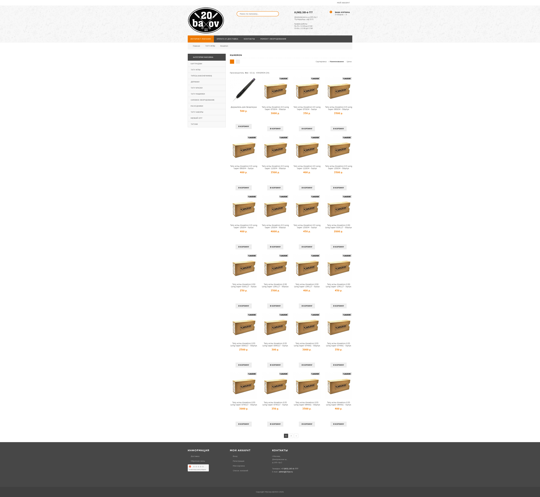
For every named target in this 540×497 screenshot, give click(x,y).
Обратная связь (198, 461)
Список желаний (489, 27)
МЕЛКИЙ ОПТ (196, 118)
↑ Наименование (336, 61)
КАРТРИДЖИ (196, 63)
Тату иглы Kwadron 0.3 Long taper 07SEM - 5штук (306, 108)
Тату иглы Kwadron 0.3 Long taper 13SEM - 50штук (338, 167)
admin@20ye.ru (286, 472)
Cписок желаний (240, 470)
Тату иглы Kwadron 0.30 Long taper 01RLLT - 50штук (338, 226)
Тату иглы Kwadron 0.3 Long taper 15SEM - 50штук (275, 226)
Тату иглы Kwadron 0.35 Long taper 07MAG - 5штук (338, 344)
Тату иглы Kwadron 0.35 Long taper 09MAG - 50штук (307, 403)
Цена (349, 61)
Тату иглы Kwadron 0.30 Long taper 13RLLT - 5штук (307, 285)
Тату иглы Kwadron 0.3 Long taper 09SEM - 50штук (338, 108)
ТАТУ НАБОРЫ (197, 112)
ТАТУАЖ (194, 124)
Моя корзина (239, 466)
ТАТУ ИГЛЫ (195, 70)
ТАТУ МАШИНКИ (198, 94)
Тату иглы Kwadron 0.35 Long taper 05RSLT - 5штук (275, 344)
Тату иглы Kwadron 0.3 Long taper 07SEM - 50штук (275, 108)
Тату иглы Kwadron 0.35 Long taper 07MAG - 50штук (307, 344)
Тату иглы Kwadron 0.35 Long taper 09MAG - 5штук (338, 403)
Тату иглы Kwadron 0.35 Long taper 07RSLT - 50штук (243, 403)
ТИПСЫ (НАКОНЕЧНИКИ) (201, 76)
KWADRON (262, 73)
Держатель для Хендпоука (244, 107)
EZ (252, 73)
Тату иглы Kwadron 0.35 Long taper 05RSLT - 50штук (243, 344)
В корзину (243, 126)
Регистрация (487, 22)
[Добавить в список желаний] (254, 90)
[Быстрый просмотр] (243, 90)
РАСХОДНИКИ (197, 106)
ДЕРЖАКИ (195, 82)
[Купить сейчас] (232, 90)
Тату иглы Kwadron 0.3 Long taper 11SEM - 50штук (275, 167)
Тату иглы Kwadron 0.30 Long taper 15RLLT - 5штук (338, 285)
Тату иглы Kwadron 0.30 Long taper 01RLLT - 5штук (243, 285)
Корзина (485, 32)
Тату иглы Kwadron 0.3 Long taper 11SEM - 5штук (306, 167)
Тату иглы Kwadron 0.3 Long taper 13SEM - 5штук (243, 226)
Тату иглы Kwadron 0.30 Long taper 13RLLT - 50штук (275, 285)
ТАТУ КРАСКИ (196, 88)
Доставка (195, 456)
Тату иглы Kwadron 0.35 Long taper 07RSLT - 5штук (275, 403)
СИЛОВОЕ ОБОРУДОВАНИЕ (202, 100)
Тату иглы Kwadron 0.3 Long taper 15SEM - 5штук (306, 226)
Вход (484, 16)
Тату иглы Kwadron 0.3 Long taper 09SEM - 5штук (243, 167)
